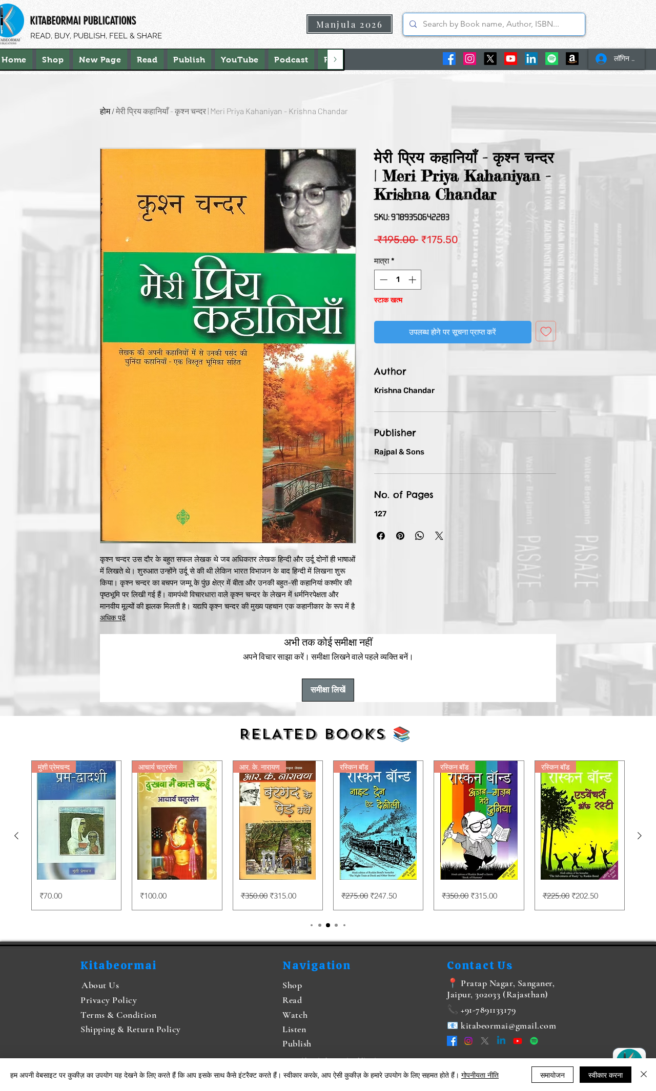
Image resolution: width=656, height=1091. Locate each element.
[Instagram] (469, 58)
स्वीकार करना (605, 1075)
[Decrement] (382, 279)
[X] (490, 58)
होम (105, 111)
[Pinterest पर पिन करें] (400, 536)
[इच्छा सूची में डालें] (546, 331)
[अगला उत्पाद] (639, 836)
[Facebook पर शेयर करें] (381, 536)
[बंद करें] (644, 1074)
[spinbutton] (397, 279)
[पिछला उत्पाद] (16, 836)
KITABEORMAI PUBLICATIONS (83, 21)
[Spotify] (551, 58)
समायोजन (552, 1075)
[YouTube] (510, 58)
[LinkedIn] (531, 58)
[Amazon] (572, 58)
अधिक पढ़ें (113, 618)
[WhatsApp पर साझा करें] (420, 536)
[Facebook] (449, 58)
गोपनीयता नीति (480, 1075)
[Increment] (413, 279)
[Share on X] (439, 536)
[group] (328, 835)
